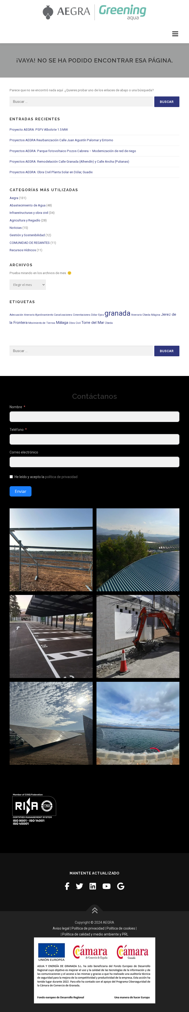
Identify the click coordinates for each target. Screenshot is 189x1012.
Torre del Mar (92, 322)
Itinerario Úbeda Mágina (145, 314)
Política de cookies (121, 928)
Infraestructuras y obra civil (29, 213)
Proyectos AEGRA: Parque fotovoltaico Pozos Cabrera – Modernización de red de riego (73, 151)
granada (117, 313)
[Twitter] (79, 886)
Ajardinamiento (44, 314)
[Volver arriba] (94, 911)
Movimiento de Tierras (41, 323)
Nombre (16, 407)
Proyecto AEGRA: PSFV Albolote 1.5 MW (39, 129)
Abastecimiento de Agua (28, 205)
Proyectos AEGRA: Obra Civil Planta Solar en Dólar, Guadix (51, 172)
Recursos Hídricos (23, 250)
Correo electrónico (24, 452)
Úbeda (109, 323)
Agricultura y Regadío (25, 220)
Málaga (62, 322)
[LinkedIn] (93, 886)
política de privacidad (61, 477)
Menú (175, 34)
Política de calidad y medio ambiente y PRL (95, 934)
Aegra (14, 198)
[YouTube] (106, 886)
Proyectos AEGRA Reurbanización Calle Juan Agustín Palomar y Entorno (61, 140)
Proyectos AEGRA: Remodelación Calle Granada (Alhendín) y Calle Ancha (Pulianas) (69, 161)
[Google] (120, 886)
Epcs (101, 314)
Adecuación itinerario (22, 314)
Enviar (20, 491)
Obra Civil (75, 323)
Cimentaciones (81, 314)
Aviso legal (61, 928)
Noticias (16, 228)
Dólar (94, 314)
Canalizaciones (63, 314)
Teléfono (17, 430)
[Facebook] (67, 886)
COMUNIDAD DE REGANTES (30, 243)
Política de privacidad (88, 928)
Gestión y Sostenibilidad (27, 235)
